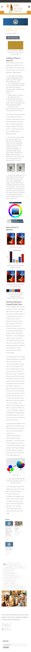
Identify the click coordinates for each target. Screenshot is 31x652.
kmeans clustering (9, 583)
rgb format (20, 586)
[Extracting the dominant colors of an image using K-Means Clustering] (9, 523)
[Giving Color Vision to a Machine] (15, 21)
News (24, 28)
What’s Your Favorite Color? (18, 528)
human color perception (11, 577)
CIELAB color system (13, 564)
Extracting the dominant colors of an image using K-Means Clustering (9, 531)
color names (19, 567)
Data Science (19, 28)
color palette (8, 570)
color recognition (9, 573)
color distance (8, 567)
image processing (9, 580)
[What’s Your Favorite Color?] (18, 523)
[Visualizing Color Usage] (9, 544)
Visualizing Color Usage (8, 548)
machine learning (9, 586)
